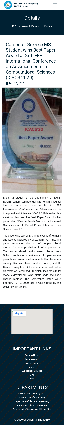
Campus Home (32, 355)
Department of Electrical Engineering (32, 401)
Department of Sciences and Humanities (32, 409)
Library (32, 367)
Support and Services (32, 371)
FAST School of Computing (26, 5)
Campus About (32, 359)
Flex (32, 378)
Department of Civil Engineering (32, 405)
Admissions (32, 363)
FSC (13, 26)
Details (48, 26)
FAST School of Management (32, 393)
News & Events (30, 26)
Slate (32, 375)
